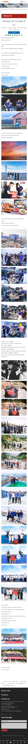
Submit (4, 730)
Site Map (25, 738)
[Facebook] (5, 714)
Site (18, 29)
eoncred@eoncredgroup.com (11, 706)
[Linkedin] (2, 714)
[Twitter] (7, 714)
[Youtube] (10, 714)
